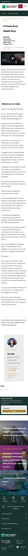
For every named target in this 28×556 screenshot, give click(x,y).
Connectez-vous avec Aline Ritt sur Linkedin (13, 368)
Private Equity (4, 389)
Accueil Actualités (13, 13)
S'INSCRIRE (14, 411)
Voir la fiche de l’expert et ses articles (12, 375)
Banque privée (6, 1)
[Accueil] (9, 10)
